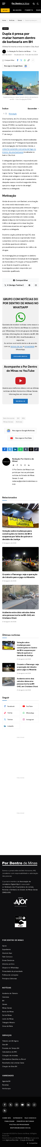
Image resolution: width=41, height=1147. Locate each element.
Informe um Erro (8, 964)
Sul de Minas (7, 1015)
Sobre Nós (6, 1118)
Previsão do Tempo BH (10, 1048)
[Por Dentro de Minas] (20, 3)
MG (23, 418)
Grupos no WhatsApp (10, 968)
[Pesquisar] (33, 3)
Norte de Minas (8, 1012)
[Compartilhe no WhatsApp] (25, 60)
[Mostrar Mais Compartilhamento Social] (33, 60)
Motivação (13, 114)
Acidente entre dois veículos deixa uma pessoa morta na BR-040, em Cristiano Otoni (18, 615)
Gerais (5, 28)
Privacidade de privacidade (12, 971)
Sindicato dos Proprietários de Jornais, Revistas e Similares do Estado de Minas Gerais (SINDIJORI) (20, 889)
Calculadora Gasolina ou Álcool (14, 1059)
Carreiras (5, 997)
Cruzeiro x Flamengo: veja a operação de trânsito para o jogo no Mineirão (19, 576)
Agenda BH (6, 1081)
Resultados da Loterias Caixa (13, 1063)
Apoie (4, 946)
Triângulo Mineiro (8, 1022)
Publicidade (9, 1121)
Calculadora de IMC (9, 1052)
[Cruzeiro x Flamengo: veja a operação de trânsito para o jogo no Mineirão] (20, 559)
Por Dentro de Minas (23, 1138)
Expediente (6, 949)
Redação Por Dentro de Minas (20, 51)
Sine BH (5, 1045)
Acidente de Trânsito (10, 993)
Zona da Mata (7, 1026)
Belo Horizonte (8, 418)
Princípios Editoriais (9, 979)
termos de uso (17, 346)
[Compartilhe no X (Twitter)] (21, 60)
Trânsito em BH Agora (10, 1041)
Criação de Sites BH (9, 1066)
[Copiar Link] (28, 60)
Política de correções (10, 975)
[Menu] (3, 3)
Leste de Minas (8, 1019)
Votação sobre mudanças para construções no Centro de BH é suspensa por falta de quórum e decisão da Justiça (17, 535)
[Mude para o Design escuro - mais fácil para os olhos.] (37, 4)
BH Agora (17, 10)
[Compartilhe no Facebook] (17, 60)
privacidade (29, 346)
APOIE (5, 10)
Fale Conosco (7, 957)
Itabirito (29, 10)
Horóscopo (6, 1088)
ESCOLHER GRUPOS (20, 356)
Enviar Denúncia (8, 960)
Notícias (19, 422)
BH (18, 418)
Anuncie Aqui (7, 953)
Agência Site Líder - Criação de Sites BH (20, 1140)
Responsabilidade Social (20, 1128)
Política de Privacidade (19, 1124)
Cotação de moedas (10, 1055)
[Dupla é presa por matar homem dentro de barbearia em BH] (20, 83)
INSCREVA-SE (20, 401)
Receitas (5, 1085)
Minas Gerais (8, 422)
